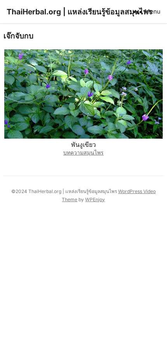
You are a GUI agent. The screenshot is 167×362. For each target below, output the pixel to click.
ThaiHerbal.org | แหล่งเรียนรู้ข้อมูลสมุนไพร (79, 11)
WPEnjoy (95, 199)
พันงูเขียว (83, 144)
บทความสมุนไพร (83, 152)
